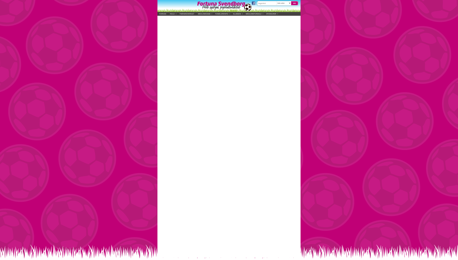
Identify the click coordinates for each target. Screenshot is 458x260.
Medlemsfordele (253, 14)
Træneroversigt (186, 14)
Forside (162, 14)
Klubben (237, 14)
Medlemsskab (204, 14)
